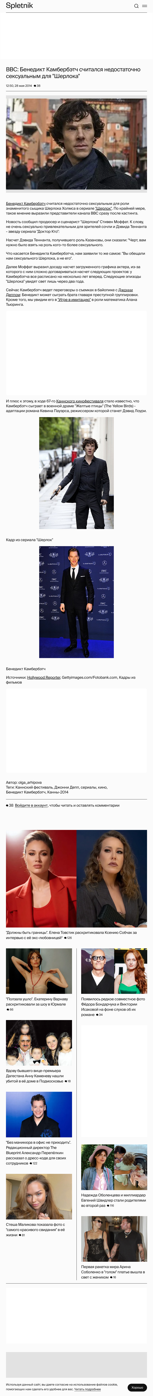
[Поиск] (136, 6)
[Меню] (144, 6)
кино (102, 787)
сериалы (88, 787)
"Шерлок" (103, 208)
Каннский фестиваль (34, 787)
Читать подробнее (87, 1389)
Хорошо (137, 1387)
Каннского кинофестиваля (79, 401)
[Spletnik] (19, 5)
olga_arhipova (30, 782)
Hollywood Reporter (43, 677)
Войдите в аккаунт (31, 805)
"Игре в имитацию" (74, 299)
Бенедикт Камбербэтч (26, 203)
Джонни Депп (66, 787)
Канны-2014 (57, 792)
